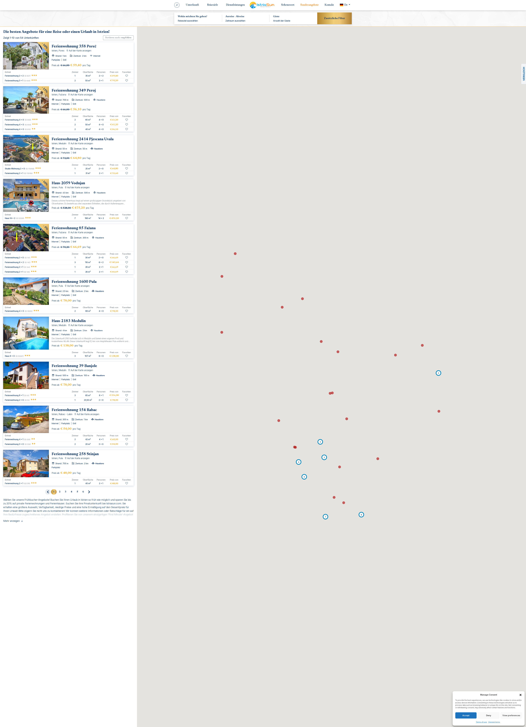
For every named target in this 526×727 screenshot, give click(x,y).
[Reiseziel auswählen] (198, 20)
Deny (488, 715)
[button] (520, 694)
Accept (465, 715)
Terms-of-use (481, 722)
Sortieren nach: (118, 38)
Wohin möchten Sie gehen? (192, 16)
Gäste (276, 16)
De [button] (346, 5)
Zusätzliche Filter (334, 18)
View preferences (511, 715)
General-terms (494, 722)
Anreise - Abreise (234, 16)
